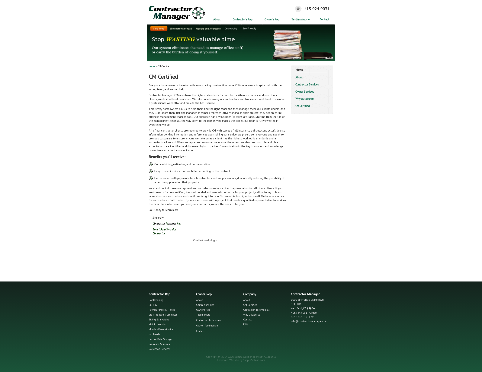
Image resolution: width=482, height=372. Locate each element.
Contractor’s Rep (242, 19)
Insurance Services (159, 344)
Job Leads (154, 334)
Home (152, 66)
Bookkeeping (156, 300)
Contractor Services (307, 84)
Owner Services (304, 91)
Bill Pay (153, 305)
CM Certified (302, 106)
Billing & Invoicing (159, 319)
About (217, 19)
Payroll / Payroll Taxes (162, 309)
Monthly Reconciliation (161, 329)
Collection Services (159, 349)
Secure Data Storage (160, 339)
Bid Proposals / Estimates (163, 314)
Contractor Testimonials (209, 320)
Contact (324, 19)
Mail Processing (157, 324)
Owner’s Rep (272, 19)
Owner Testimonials (207, 325)
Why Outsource (304, 98)
